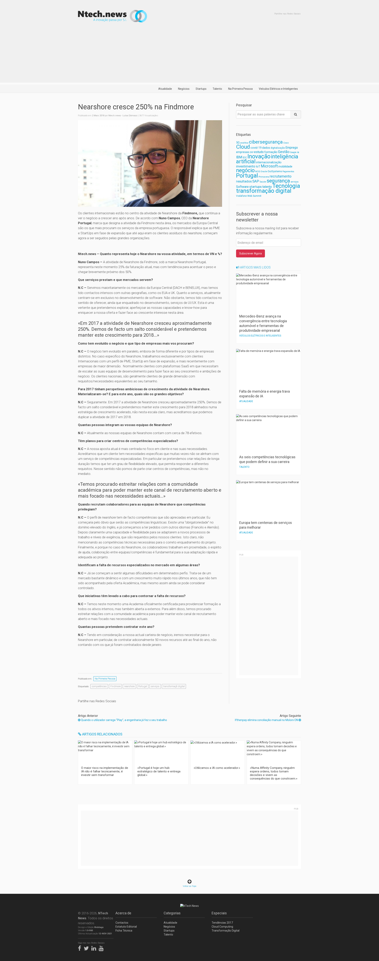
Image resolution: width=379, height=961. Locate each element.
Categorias (172, 913)
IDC (245, 157)
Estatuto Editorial (126, 926)
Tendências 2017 (222, 922)
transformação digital (263, 190)
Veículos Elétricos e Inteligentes (278, 88)
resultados (244, 181)
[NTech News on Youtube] (102, 947)
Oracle (264, 171)
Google (293, 152)
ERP (251, 152)
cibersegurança (266, 142)
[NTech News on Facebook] (80, 947)
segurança (278, 181)
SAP (255, 181)
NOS (257, 171)
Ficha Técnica (123, 930)
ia (298, 152)
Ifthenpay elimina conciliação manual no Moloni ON (267, 720)
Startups (201, 88)
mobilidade (285, 166)
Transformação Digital (225, 930)
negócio (245, 170)
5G (238, 142)
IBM (239, 157)
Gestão (283, 152)
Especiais (219, 913)
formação (270, 152)
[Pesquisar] (295, 114)
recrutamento (280, 176)
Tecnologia (286, 185)
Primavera (264, 176)
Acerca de (123, 913)
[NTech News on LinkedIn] (94, 947)
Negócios (184, 88)
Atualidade (165, 88)
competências (99, 686)
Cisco (286, 143)
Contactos (121, 922)
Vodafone (241, 196)
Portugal (142, 686)
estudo (259, 152)
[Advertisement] (189, 55)
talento (267, 187)
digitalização (278, 147)
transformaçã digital (174, 686)
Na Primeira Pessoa (240, 88)
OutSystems (275, 171)
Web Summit (254, 195)
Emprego (291, 147)
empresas (242, 152)
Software (242, 187)
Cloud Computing (222, 926)
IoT (258, 166)
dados (266, 147)
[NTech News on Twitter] (87, 947)
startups (255, 187)
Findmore (115, 686)
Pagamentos (288, 171)
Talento (217, 88)
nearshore (129, 686)
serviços (155, 686)
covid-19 (256, 147)
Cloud (243, 147)
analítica (244, 143)
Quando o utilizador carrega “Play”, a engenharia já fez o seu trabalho (123, 720)
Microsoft (269, 166)
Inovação (258, 156)
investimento (245, 166)
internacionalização (268, 162)
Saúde (263, 181)
